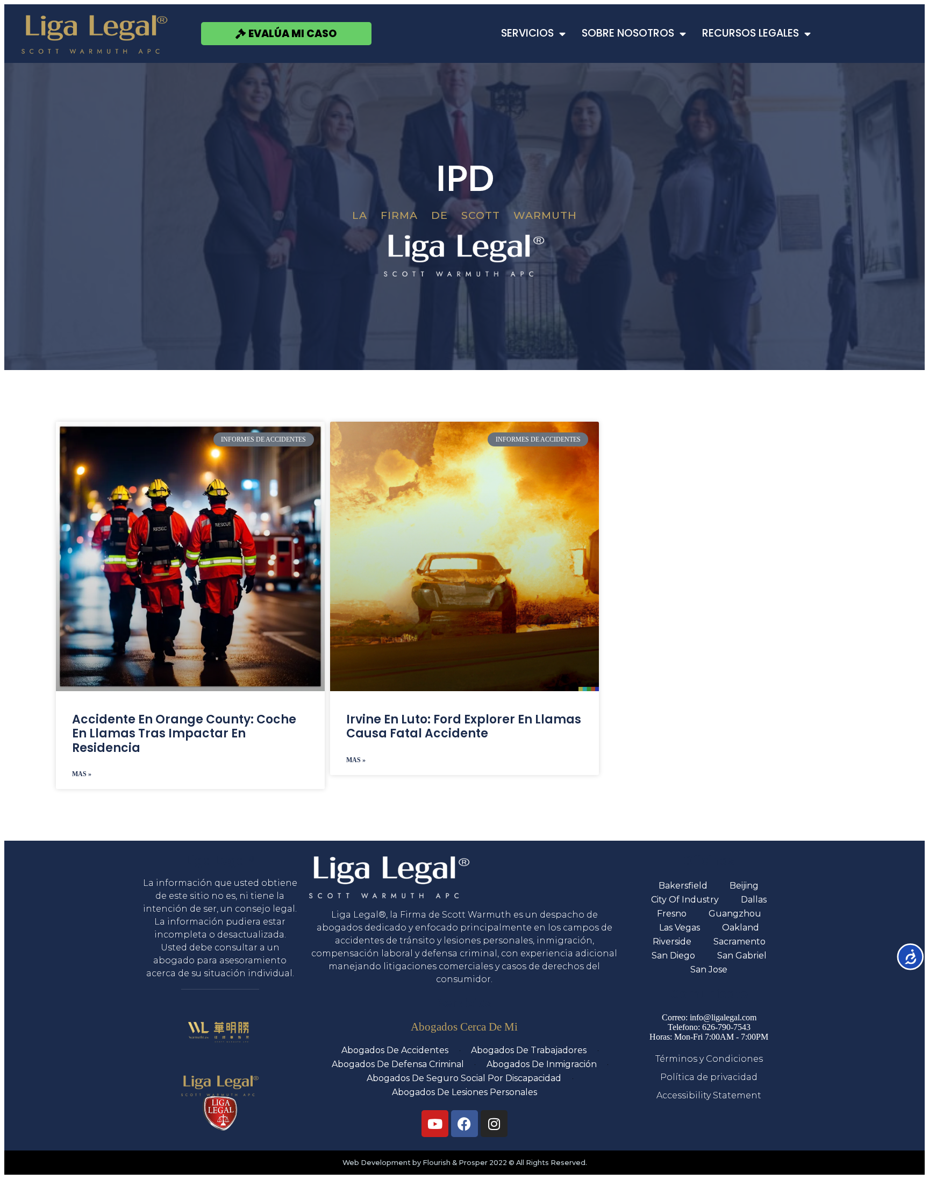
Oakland (740, 927)
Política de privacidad (709, 1077)
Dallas (754, 899)
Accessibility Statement (708, 1095)
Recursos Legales (750, 33)
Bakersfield (683, 885)
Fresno (672, 913)
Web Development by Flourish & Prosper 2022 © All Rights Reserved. (464, 1163)
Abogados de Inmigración (542, 1064)
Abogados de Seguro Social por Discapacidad (464, 1078)
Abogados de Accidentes (394, 1050)
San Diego (673, 955)
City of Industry (685, 899)
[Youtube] (434, 1123)
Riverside (672, 941)
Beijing (744, 885)
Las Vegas (679, 927)
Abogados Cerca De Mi (464, 1026)
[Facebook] (464, 1123)
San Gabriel (742, 955)
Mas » (81, 774)
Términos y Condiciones (709, 1059)
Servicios (527, 33)
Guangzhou (735, 913)
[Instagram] (494, 1123)
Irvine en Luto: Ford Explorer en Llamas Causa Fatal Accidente (463, 726)
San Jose (708, 969)
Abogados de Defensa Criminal (398, 1064)
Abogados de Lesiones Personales (464, 1092)
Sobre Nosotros (628, 33)
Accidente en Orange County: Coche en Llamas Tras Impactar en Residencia (184, 733)
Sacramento (739, 941)
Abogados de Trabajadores (529, 1050)
